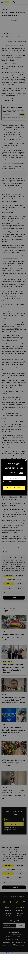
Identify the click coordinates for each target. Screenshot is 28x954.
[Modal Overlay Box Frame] (14, 477)
